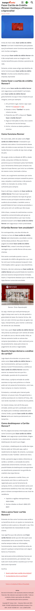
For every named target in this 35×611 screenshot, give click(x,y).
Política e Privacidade (23, 584)
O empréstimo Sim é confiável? (16, 576)
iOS (22, 107)
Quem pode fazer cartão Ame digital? (19, 573)
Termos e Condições (11, 584)
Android (16, 107)
